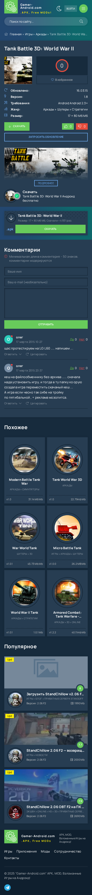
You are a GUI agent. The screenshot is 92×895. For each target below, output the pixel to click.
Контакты (11, 858)
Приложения (26, 851)
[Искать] (81, 21)
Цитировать (38, 354)
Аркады (41, 34)
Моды (45, 851)
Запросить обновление (46, 137)
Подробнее (46, 183)
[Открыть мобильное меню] (83, 8)
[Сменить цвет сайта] (59, 8)
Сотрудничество (67, 851)
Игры (29, 34)
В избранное (64, 80)
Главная (16, 34)
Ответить (10, 354)
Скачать (19, 126)
